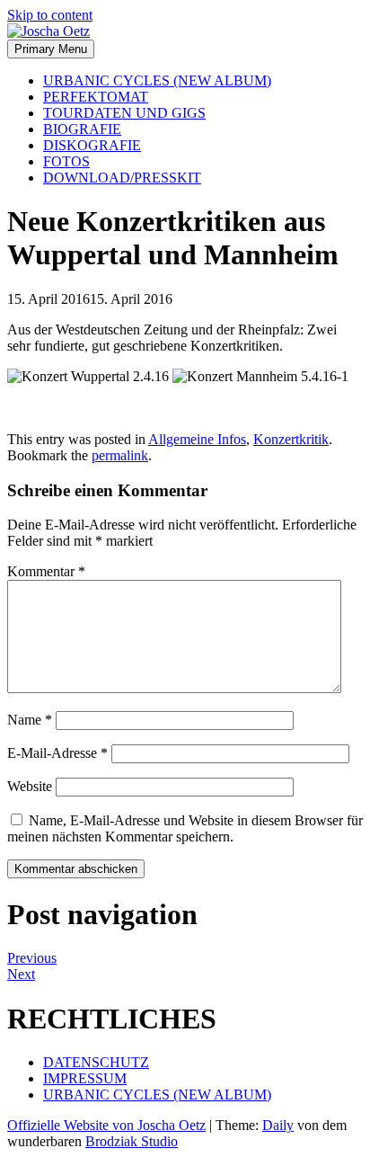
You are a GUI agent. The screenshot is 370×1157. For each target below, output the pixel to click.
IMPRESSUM (85, 1078)
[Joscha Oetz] (48, 31)
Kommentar (46, 571)
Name (29, 719)
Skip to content (49, 14)
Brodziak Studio (131, 1141)
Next (21, 974)
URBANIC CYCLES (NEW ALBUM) (157, 80)
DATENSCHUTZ (96, 1062)
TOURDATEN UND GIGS (124, 112)
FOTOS (66, 161)
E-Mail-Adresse (57, 753)
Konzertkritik (291, 439)
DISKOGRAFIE (92, 145)
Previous (32, 958)
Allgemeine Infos (197, 439)
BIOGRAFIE (82, 129)
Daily (278, 1125)
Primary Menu (50, 49)
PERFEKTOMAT (95, 96)
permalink (120, 455)
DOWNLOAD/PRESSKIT (122, 177)
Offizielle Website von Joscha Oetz (106, 1125)
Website (29, 786)
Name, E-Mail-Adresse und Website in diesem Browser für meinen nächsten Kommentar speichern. (185, 828)
